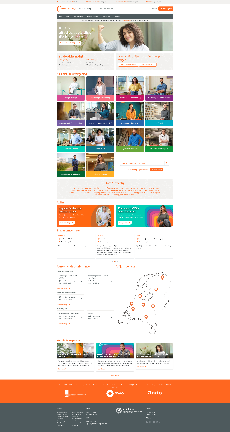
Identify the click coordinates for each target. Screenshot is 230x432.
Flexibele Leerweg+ (63, 416)
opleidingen (127, 20)
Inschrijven (167, 9)
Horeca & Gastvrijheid (159, 149)
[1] (114, 261)
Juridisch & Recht (71, 149)
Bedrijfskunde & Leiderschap (70, 123)
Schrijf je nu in (157, 169)
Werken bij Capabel (77, 412)
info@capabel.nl (66, 65)
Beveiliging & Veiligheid (70, 174)
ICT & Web (159, 123)
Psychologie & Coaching (100, 98)
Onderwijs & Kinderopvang (130, 98)
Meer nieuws (115, 375)
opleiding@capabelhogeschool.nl (99, 65)
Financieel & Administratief (100, 123)
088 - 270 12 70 (66, 62)
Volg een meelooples (147, 64)
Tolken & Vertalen (100, 174)
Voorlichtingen (76, 414)
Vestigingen (60, 425)
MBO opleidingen (62, 412)
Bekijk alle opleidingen (68, 43)
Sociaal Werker (82, 239)
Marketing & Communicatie (159, 98)
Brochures (75, 416)
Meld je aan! (123, 223)
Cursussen (60, 418)
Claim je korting (65, 223)
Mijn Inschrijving (77, 418)
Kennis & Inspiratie (62, 421)
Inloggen (154, 8)
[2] (115, 261)
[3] (117, 261)
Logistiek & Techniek (130, 149)
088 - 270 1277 (91, 421)
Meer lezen (61, 369)
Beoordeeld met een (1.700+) (69, 2)
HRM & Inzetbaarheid (129, 123)
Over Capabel (61, 423)
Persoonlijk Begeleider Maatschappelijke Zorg (131, 239)
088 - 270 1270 (91, 412)
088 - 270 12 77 (93, 62)
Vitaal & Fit (100, 149)
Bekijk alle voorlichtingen (128, 64)
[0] (112, 261)
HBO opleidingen (62, 414)
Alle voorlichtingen (63, 288)
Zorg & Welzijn (71, 98)
